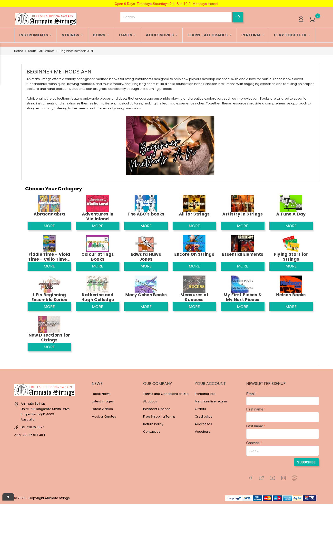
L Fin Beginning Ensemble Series (49, 297)
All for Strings (194, 214)
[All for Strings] (194, 203)
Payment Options (156, 409)
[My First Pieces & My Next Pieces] (242, 284)
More (49, 226)
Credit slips (203, 416)
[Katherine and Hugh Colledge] (97, 284)
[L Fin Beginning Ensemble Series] (49, 284)
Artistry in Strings (242, 214)
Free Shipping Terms (159, 416)
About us (150, 401)
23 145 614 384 (34, 434)
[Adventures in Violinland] (97, 203)
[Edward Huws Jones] (146, 243)
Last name (254, 425)
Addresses (203, 424)
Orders (200, 409)
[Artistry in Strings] (242, 203)
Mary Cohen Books (146, 295)
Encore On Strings (194, 254)
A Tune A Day (291, 214)
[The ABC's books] (146, 203)
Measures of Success (194, 297)
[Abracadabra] (49, 203)
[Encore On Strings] (194, 243)
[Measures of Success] (194, 284)
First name (254, 409)
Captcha (253, 442)
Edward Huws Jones (146, 256)
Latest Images (103, 401)
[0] (312, 19)
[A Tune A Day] (291, 203)
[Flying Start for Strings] (291, 243)
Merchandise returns (211, 401)
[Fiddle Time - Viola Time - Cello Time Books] (49, 243)
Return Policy (153, 424)
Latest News (101, 393)
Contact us (151, 431)
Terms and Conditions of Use (166, 393)
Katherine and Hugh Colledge (97, 297)
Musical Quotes (104, 416)
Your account (210, 383)
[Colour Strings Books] (97, 243)
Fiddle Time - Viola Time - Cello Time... (49, 256)
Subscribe (306, 462)
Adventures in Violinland (97, 216)
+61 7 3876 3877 (32, 427)
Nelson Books (291, 295)
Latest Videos (102, 409)
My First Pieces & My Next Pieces (243, 297)
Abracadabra (49, 214)
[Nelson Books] (291, 284)
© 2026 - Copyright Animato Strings (42, 498)
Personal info (205, 393)
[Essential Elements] (242, 243)
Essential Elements (242, 254)
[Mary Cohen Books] (146, 284)
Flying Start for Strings (291, 256)
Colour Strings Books (97, 256)
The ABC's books (145, 214)
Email (250, 393)
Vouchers (202, 431)
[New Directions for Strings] (49, 324)
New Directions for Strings (49, 337)
